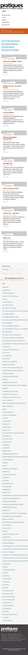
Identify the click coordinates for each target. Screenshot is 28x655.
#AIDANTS (5, 388)
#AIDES (4, 409)
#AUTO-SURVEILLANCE (8, 599)
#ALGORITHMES (6, 421)
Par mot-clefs (12, 273)
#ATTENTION (5, 576)
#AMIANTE (5, 462)
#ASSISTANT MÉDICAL (8, 543)
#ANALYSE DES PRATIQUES (9, 468)
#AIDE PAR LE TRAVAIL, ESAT (10, 394)
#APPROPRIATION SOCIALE (9, 507)
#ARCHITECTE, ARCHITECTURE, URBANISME (14, 513)
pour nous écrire (5, 24)
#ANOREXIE (5, 480)
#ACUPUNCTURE (7, 355)
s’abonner (4, 20)
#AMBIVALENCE (6, 451)
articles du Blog (5, 22)
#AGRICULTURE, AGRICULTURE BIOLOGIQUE (14, 385)
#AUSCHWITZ (6, 581)
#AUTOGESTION (6, 608)
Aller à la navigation (4, 1)
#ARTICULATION (6, 528)
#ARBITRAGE (5, 510)
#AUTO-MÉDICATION (7, 590)
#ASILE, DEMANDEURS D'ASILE (10, 534)
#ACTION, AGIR (6, 346)
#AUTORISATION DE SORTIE (9, 614)
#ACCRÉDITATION (7, 332)
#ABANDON (5, 287)
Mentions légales (6, 648)
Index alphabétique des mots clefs (14, 278)
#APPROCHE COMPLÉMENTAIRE (11, 498)
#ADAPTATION (6, 358)
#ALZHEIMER (5, 448)
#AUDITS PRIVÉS (6, 579)
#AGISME (4, 379)
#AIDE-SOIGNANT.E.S (8, 406)
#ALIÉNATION (5, 424)
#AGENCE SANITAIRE (8, 373)
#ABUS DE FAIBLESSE (8, 293)
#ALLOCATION (6, 430)
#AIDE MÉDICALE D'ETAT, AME (10, 391)
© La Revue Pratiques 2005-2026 (19, 648)
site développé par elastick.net (14, 650)
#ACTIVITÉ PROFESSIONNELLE (10, 349)
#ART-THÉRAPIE (6, 525)
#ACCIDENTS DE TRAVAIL (9, 308)
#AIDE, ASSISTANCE (7, 400)
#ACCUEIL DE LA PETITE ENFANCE (11, 335)
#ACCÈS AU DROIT (7, 302)
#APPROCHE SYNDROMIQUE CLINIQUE (12, 504)
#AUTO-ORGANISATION (8, 596)
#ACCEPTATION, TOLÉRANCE (10, 296)
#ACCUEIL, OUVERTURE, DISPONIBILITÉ (13, 338)
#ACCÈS (4, 299)
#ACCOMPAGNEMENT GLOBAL (10, 317)
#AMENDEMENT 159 (7, 459)
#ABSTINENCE (6, 290)
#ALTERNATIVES (6, 442)
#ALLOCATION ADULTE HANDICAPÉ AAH (13, 433)
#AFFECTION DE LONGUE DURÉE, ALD (12, 367)
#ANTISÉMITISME (7, 486)
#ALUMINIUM (5, 445)
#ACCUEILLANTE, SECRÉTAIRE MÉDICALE (13, 340)
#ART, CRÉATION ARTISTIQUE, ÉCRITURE (13, 522)
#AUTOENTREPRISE (7, 605)
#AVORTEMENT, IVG (7, 620)
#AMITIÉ (4, 465)
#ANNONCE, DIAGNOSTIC (9, 474)
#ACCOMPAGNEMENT (8, 314)
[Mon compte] (22, 11)
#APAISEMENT (6, 489)
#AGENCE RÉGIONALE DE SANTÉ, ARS (12, 370)
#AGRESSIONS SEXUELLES (9, 382)
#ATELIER (5, 567)
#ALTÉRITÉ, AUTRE (7, 439)
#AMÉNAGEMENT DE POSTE (10, 454)
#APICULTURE (6, 492)
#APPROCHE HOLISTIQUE (9, 501)
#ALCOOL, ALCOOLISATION (9, 415)
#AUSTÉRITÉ (5, 584)
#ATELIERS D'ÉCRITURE (8, 570)
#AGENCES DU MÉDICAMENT (10, 376)
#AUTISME (5, 587)
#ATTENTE (5, 573)
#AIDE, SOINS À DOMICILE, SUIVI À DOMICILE (13, 403)
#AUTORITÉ (5, 617)
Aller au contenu (12, 1)
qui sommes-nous (6, 15)
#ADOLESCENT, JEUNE (8, 364)
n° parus (4, 17)
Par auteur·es (4, 273)
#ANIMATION (5, 471)
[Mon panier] (20, 11)
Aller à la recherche (19, 1)
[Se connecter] (25, 11)
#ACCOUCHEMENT (7, 323)
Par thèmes (19, 273)
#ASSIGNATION (6, 537)
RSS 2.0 (10, 648)
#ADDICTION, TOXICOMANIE (9, 361)
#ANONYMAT (5, 477)
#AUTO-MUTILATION (7, 593)
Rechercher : (6, 266)
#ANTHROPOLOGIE (7, 483)
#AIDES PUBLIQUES (7, 412)
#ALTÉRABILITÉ (6, 436)
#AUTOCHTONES (7, 602)
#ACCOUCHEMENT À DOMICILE (10, 326)
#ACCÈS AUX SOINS (7, 305)
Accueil (2, 30)
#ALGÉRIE (5, 418)
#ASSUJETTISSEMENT (8, 552)
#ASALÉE (4, 531)
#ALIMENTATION (6, 427)
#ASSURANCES (6, 564)
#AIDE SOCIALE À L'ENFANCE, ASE (11, 397)
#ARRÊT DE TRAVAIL (7, 519)
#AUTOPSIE (5, 611)
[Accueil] (12, 6)
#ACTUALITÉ (5, 352)
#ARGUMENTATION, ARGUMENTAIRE (12, 516)
